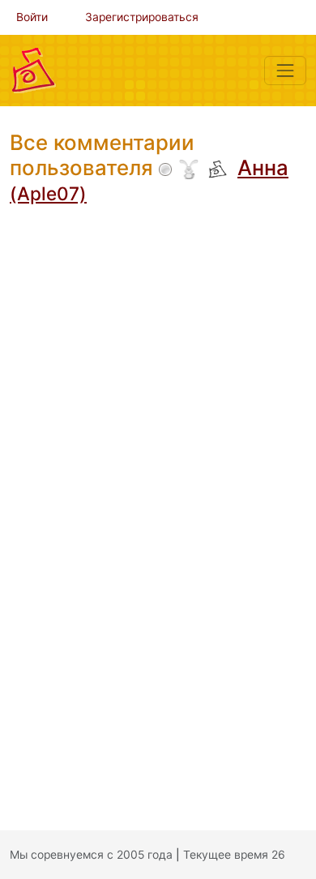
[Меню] (285, 70)
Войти (32, 17)
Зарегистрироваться (142, 17)
